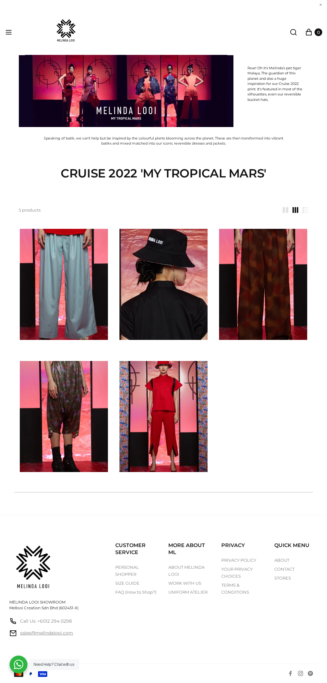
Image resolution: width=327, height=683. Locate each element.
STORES (282, 578)
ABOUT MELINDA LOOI (186, 571)
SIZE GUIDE (127, 583)
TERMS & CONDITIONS (235, 588)
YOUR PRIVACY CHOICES (237, 573)
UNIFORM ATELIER (188, 592)
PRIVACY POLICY (238, 560)
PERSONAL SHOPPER (127, 571)
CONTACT (284, 569)
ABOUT (281, 560)
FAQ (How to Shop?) (135, 592)
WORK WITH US (184, 583)
